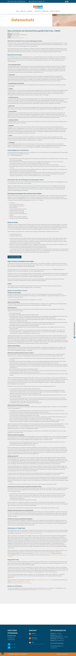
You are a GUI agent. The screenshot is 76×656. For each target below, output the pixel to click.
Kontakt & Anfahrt (55, 11)
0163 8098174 (35, 635)
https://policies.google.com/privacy (43, 589)
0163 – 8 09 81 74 (15, 36)
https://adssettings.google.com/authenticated (32, 533)
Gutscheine (45, 11)
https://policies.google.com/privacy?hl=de (42, 553)
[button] (2, 653)
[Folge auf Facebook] (65, 1)
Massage (29, 11)
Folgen (13, 644)
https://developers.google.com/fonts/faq (42, 579)
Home (17, 11)
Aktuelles (37, 11)
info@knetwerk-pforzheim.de (17, 37)
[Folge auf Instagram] (67, 1)
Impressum (59, 654)
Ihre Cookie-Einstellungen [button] (14, 256)
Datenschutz (65, 654)
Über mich (23, 11)
